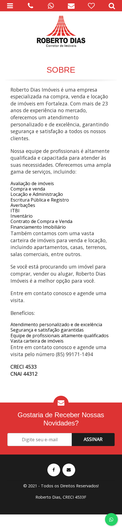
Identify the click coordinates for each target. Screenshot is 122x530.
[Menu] (10, 5)
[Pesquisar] (112, 5)
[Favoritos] (91, 5)
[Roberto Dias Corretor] (61, 31)
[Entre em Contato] (68, 470)
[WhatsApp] (51, 5)
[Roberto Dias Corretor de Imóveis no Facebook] (53, 470)
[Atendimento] (30, 5)
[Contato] (71, 5)
